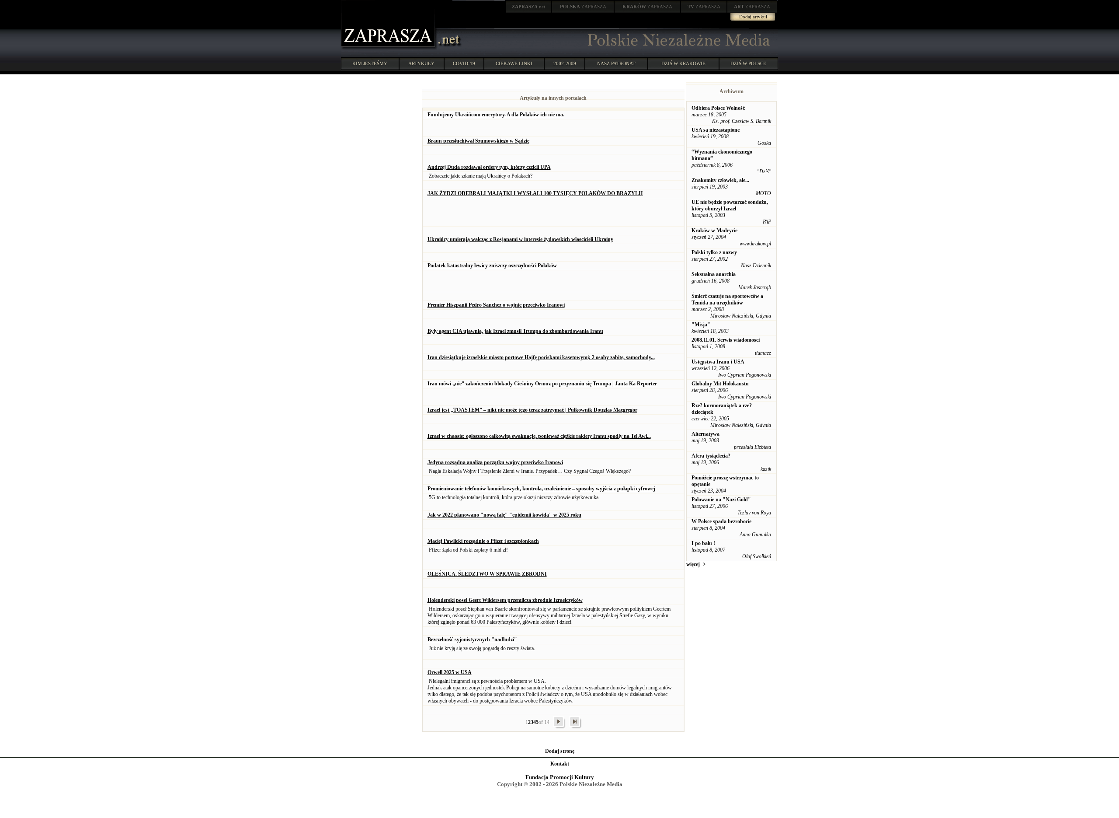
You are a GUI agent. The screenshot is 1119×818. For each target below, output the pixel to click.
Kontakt (559, 764)
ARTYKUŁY (421, 63)
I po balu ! (703, 543)
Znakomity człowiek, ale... (720, 180)
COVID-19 (464, 63)
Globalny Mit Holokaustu (720, 384)
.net (528, 6)
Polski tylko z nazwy (714, 252)
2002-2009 (564, 63)
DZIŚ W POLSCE (748, 63)
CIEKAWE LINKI (514, 63)
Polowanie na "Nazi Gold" (721, 499)
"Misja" (701, 325)
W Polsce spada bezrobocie (721, 521)
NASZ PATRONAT (616, 63)
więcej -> (696, 564)
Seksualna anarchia (714, 274)
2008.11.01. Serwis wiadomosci (726, 340)
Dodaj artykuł (753, 16)
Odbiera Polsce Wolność (718, 108)
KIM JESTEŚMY (369, 63)
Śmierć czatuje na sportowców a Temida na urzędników (727, 299)
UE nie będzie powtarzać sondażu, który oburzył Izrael (730, 205)
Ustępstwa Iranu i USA (718, 362)
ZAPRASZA (583, 6)
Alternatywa (705, 434)
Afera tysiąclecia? (711, 456)
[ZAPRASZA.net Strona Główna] (389, 48)
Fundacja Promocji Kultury (559, 777)
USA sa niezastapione (716, 130)
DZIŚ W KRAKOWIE (683, 63)
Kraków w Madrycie (714, 230)
